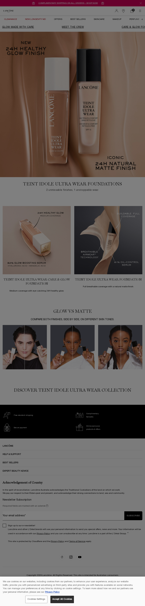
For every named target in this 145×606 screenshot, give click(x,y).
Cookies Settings (36, 599)
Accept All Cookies (62, 599)
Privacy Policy (52, 592)
